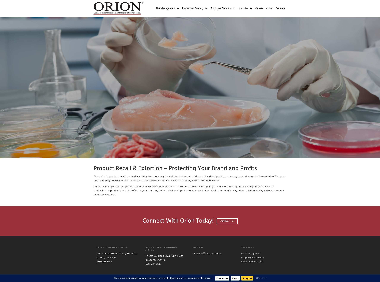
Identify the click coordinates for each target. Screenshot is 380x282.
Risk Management (165, 9)
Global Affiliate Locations (207, 254)
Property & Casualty (193, 9)
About (269, 9)
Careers (259, 9)
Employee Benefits (220, 9)
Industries (243, 9)
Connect (280, 9)
